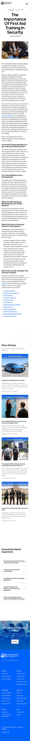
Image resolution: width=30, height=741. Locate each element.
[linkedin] (4, 732)
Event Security (8, 295)
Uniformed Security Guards (12, 304)
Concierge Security (9, 291)
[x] (2, 732)
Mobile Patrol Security (10, 311)
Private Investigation (10, 309)
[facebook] (8, 732)
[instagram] (6, 732)
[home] (7, 3)
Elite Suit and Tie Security (11, 293)
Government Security (10, 316)
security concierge (7, 116)
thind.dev (4, 729)
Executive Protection (10, 298)
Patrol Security (8, 302)
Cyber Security (8, 307)
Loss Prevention (8, 300)
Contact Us (5, 283)
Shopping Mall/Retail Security (13, 314)
